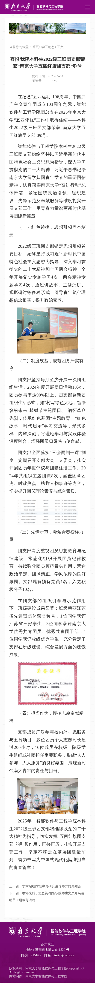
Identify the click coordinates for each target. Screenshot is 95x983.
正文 (60, 47)
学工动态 (48, 47)
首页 (35, 47)
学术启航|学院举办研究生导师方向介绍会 (51, 886)
